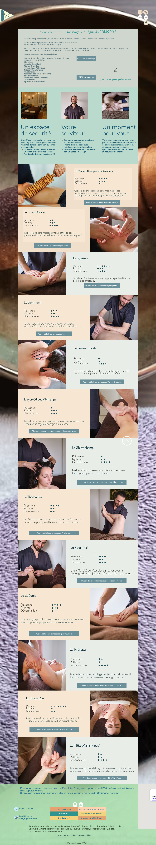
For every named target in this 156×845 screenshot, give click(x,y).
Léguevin (85, 826)
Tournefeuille (53, 829)
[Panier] (146, 23)
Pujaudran (102, 826)
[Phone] (145, 12)
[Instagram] (140, 17)
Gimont (42, 829)
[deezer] (146, 17)
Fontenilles (84, 829)
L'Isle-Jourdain (114, 826)
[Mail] (140, 12)
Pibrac (93, 826)
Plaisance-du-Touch (69, 829)
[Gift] (115, 70)
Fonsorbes (95, 829)
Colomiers (33, 829)
